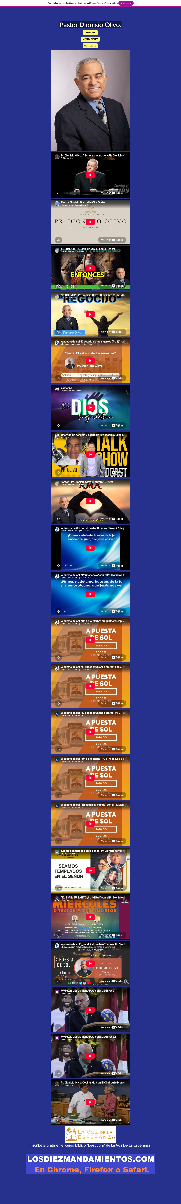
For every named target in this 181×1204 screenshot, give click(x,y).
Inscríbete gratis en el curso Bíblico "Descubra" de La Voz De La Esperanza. (90, 1145)
